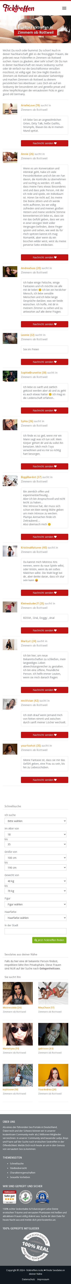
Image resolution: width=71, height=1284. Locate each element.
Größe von (11, 851)
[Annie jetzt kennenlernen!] (10, 157)
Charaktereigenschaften (22, 1172)
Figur (7, 898)
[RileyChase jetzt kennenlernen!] (53, 993)
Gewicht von (12, 875)
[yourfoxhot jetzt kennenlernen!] (10, 749)
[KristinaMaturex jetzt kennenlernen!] (10, 551)
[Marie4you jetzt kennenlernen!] (18, 1034)
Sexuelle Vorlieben (20, 1177)
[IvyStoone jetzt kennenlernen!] (18, 1075)
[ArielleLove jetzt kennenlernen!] (10, 108)
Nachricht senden (43, 143)
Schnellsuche (17, 1163)
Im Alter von (12, 828)
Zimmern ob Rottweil (34, 110)
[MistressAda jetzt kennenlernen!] (18, 993)
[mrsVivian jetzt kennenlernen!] (10, 704)
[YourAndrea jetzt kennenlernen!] (53, 1075)
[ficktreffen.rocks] (18, 8)
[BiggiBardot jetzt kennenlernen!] (10, 480)
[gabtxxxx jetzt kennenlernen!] (53, 1034)
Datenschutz (28, 1279)
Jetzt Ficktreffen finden (50, 940)
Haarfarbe (10, 912)
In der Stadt (11, 925)
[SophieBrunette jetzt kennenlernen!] (10, 376)
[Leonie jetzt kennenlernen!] (10, 338)
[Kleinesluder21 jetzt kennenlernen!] (10, 606)
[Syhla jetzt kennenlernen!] (10, 424)
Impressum (43, 1279)
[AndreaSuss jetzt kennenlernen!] (10, 271)
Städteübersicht (18, 1168)
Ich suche (10, 815)
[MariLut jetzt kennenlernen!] (10, 644)
